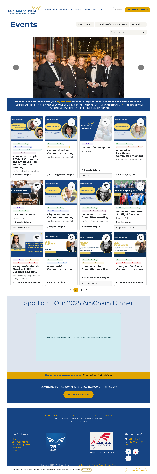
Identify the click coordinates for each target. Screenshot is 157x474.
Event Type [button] (84, 24)
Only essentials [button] (131, 470)
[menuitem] (51, 9)
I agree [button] (142, 470)
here (124, 105)
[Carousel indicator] (76, 95)
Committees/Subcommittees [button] (111, 24)
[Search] (143, 32)
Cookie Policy (86, 470)
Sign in (118, 9)
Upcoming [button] (137, 24)
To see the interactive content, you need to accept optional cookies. (78, 337)
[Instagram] (128, 458)
